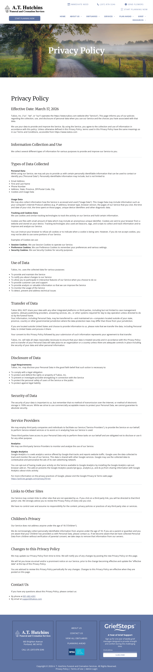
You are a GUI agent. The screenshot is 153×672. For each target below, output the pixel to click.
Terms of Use (77, 669)
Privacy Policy (62, 669)
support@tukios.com (32, 599)
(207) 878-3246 (37, 649)
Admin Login (91, 669)
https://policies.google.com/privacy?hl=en (31, 478)
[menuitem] (63, 16)
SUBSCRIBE (120, 655)
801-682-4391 (29, 596)
